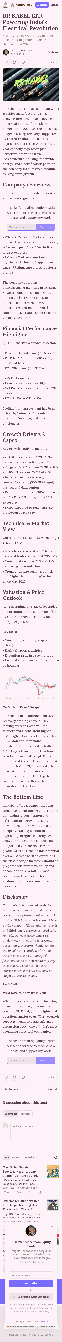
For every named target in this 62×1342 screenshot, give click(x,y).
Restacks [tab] (25, 1113)
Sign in (55, 4)
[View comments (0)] (14, 62)
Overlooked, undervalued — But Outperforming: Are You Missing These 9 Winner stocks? (23, 1205)
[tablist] (18, 1113)
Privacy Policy (42, 1311)
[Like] (6, 62)
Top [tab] (7, 1157)
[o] (53, 1205)
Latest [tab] (15, 1157)
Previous (13, 1089)
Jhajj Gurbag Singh (21, 50)
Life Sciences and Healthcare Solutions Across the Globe (19, 1181)
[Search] (55, 1157)
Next (50, 1089)
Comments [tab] (11, 1113)
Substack (14, 1334)
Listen (54, 52)
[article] (31, 1180)
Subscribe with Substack (33, 1296)
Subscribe (42, 4)
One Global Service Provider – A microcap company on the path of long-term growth (20, 1171)
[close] (52, 1226)
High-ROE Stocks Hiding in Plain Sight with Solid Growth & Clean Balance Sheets (22, 1215)
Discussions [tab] (29, 1157)
